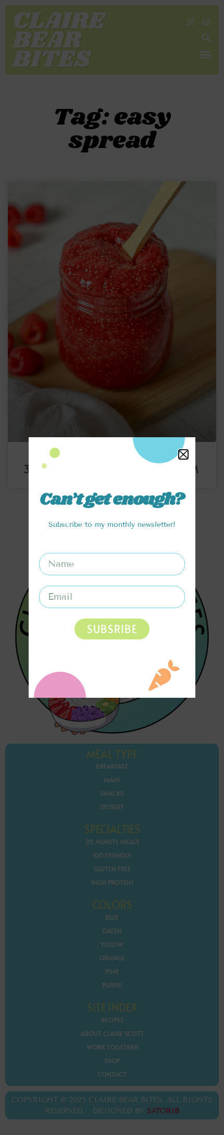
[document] (112, 567)
